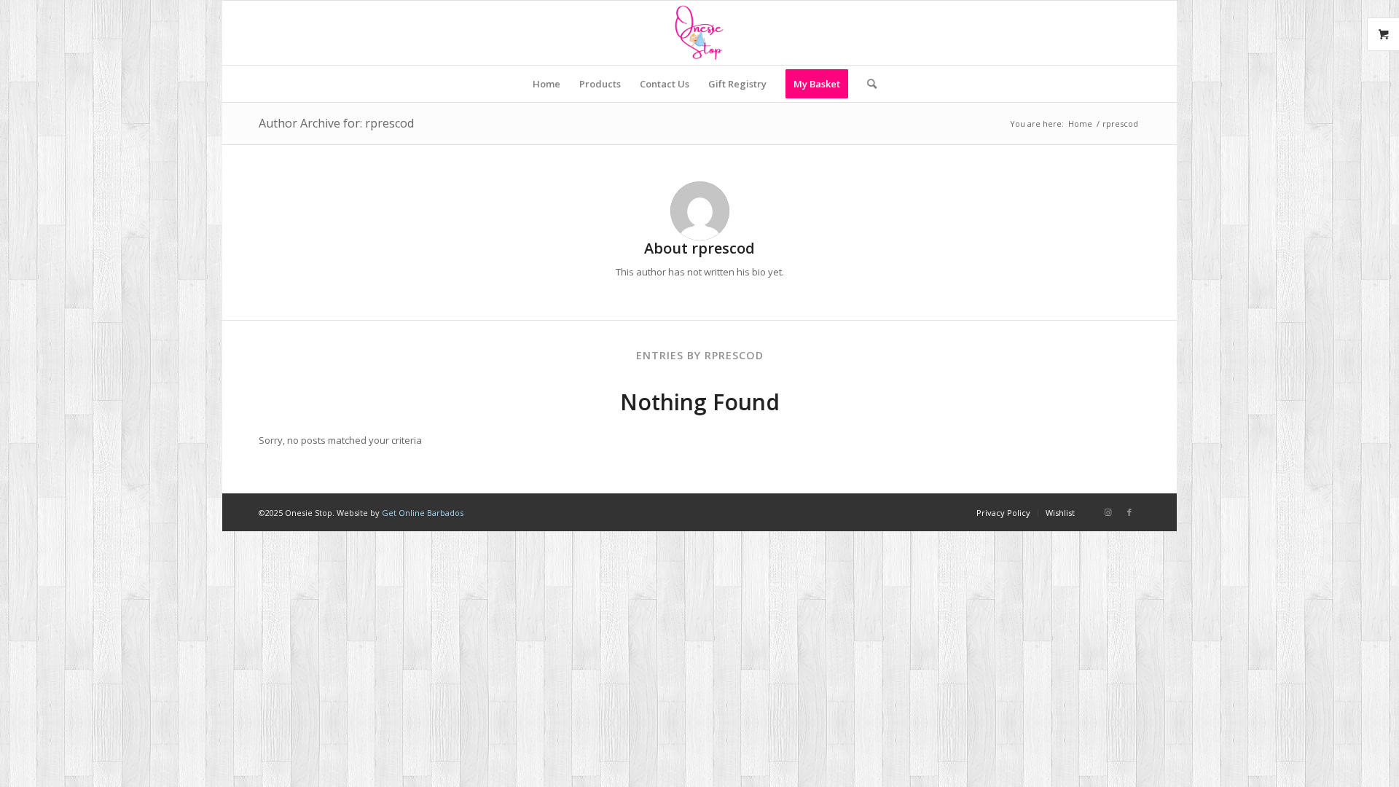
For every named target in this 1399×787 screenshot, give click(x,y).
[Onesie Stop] (699, 33)
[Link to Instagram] (1107, 512)
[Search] (867, 84)
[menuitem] (546, 84)
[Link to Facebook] (1129, 512)
